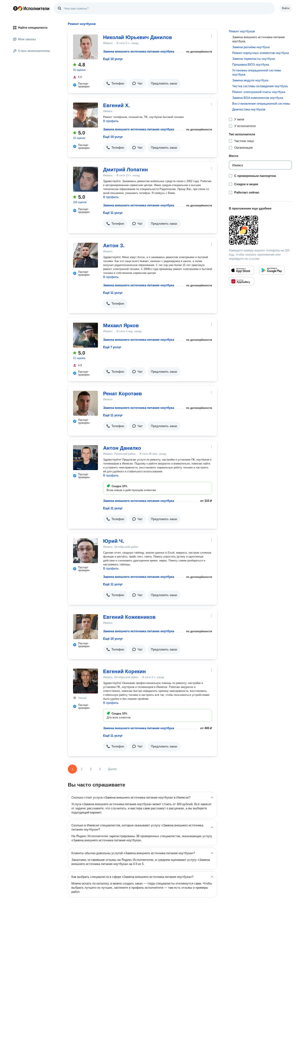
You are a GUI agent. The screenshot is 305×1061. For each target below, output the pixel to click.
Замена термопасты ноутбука (253, 58)
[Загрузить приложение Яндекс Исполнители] (260, 230)
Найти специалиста (32, 27)
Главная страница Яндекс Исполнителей (31, 8)
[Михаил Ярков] (85, 335)
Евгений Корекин (124, 671)
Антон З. (113, 245)
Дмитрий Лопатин (125, 169)
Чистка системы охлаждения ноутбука (260, 86)
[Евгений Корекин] (85, 681)
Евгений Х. (116, 105)
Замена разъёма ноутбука (251, 47)
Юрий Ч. (113, 541)
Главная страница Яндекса (15, 8)
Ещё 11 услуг (113, 212)
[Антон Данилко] (85, 457)
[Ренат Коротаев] (85, 403)
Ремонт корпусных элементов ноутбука (260, 53)
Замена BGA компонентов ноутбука (257, 97)
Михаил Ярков (121, 325)
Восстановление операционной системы (261, 103)
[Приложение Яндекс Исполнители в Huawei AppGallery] (241, 281)
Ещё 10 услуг (113, 59)
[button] (115, 83)
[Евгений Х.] (85, 115)
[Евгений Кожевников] (85, 626)
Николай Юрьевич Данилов (137, 37)
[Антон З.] (85, 255)
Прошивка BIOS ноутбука (250, 64)
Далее (112, 769)
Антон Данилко (122, 448)
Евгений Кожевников (129, 617)
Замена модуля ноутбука (250, 80)
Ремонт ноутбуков (242, 31)
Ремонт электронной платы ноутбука (258, 92)
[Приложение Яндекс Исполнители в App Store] (241, 270)
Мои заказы (27, 39)
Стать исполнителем (34, 51)
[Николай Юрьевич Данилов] (85, 46)
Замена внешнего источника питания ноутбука (138, 51)
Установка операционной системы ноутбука (256, 72)
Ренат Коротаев (122, 393)
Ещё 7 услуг (112, 347)
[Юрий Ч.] (85, 550)
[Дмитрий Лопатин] (85, 179)
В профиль (111, 121)
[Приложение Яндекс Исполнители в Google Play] (271, 270)
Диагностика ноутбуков (248, 109)
